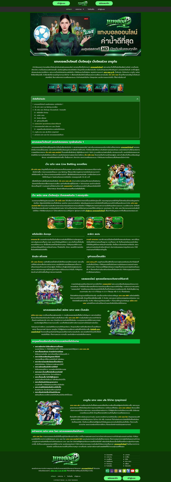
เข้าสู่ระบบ (101, 9)
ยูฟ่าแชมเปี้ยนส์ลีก (42, 121)
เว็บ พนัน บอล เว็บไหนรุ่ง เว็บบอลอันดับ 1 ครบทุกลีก (50, 110)
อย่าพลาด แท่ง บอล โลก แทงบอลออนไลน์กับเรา (49, 135)
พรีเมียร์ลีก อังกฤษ (42, 113)
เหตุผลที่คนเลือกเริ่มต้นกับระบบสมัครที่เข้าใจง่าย (51, 129)
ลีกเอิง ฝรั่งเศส (41, 118)
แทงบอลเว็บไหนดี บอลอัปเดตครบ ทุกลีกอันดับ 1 (48, 104)
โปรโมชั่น (91, 9)
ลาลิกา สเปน (40, 115)
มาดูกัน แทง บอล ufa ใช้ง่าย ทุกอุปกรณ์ (47, 132)
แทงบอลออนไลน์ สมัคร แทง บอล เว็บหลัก (47, 126)
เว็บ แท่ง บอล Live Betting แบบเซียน (46, 107)
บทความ (79, 9)
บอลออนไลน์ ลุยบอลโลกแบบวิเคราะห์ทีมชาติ (48, 124)
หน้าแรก (69, 9)
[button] (137, 99)
